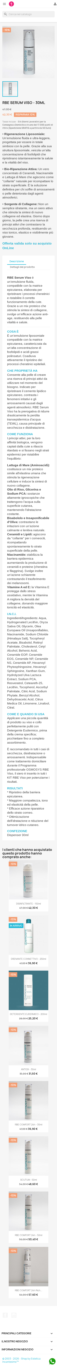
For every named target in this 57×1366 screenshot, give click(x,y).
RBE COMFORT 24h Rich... (28, 1290)
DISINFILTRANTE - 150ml (28, 903)
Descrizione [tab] (17, 261)
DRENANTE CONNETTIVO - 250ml (28, 958)
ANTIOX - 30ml (28, 1069)
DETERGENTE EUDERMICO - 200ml (28, 1014)
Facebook (5, 1315)
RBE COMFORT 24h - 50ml (28, 1235)
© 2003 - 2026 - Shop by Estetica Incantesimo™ (21, 1360)
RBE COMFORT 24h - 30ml (28, 1124)
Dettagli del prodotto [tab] (22, 267)
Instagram (13, 1315)
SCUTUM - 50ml (28, 1179)
